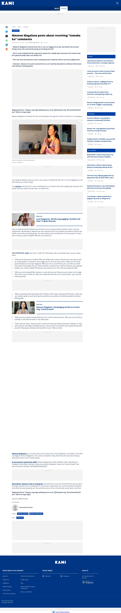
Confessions (91, 66)
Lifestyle (64, 8)
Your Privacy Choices (62, 612)
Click (27, 253)
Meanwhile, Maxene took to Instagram (27, 484)
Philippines (90, 107)
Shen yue (20, 517)
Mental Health (23, 513)
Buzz (56, 8)
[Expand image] (80, 121)
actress (18, 186)
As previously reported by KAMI (24, 462)
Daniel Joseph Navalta (34, 42)
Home (14, 27)
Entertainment (91, 97)
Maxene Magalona (19, 454)
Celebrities (90, 87)
